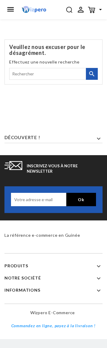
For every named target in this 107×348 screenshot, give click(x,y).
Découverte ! (22, 137)
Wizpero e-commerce (52, 312)
